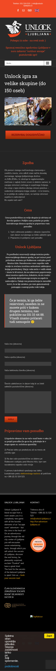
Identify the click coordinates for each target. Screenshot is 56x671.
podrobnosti (12, 666)
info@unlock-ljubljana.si (40, 519)
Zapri (49, 636)
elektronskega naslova (30, 473)
